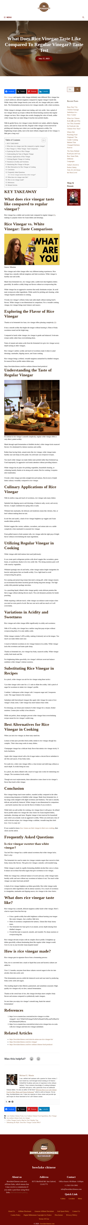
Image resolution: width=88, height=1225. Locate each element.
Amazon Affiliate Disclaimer (44, 1211)
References (11, 182)
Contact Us (76, 1211)
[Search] (77, 89)
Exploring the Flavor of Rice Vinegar (18, 151)
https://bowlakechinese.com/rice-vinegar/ (23, 1042)
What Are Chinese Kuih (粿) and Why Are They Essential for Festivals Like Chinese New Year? (73, 123)
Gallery (62, 1198)
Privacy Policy (71, 1215)
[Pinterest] (12, 1102)
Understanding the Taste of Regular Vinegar (20, 154)
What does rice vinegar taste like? (18, 177)
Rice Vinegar (53, 1116)
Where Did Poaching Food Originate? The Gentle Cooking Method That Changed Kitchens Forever (73, 139)
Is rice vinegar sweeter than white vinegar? (23, 175)
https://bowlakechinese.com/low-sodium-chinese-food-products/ (31, 1044)
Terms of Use (44, 1219)
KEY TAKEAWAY (13, 143)
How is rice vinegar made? (16, 180)
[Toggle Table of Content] (42, 140)
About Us (11, 1211)
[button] (83, 17)
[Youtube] (9, 1102)
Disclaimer (59, 1215)
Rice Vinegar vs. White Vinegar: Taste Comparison (22, 149)
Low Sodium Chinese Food (15, 1116)
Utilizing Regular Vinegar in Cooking (18, 159)
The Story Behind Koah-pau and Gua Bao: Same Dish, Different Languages (73, 156)
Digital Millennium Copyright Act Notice (38, 1215)
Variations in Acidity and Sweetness (18, 162)
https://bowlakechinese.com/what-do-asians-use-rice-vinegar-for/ (31, 1039)
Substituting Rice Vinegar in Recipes (18, 164)
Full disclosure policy (19, 1192)
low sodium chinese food (14, 1118)
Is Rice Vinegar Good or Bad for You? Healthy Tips (22, 1120)
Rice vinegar (8, 97)
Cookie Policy (15, 1215)
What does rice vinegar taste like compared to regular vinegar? (26, 146)
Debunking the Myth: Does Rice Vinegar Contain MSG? (24, 1122)
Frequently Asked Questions (16, 172)
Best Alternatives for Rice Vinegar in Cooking (22, 167)
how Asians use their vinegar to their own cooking (37, 828)
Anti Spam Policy (63, 1211)
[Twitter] (6, 1102)
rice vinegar (26, 1118)
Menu (80, 1198)
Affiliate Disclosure (24, 1211)
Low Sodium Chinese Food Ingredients (36, 1116)
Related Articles (12, 185)
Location (72, 1198)
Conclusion (11, 169)
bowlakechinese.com (47, 1224)
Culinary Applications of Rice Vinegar (18, 156)
